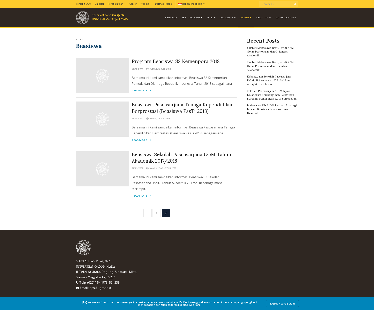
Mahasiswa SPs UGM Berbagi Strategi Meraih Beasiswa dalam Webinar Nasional (272, 109)
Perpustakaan (115, 3)
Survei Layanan (285, 17)
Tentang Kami (191, 17)
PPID (210, 17)
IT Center (132, 3)
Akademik (227, 17)
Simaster (99, 3)
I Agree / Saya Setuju (282, 303)
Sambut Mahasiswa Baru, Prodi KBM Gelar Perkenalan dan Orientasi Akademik (270, 51)
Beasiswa (137, 69)
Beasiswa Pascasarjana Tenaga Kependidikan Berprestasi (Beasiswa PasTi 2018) (183, 108)
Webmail (145, 3)
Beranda (171, 17)
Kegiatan (262, 17)
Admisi (244, 17)
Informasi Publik (163, 3)
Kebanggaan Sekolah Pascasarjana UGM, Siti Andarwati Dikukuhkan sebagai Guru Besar (269, 80)
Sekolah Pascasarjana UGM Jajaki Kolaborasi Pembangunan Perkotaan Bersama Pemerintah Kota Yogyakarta (271, 94)
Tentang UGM (83, 3)
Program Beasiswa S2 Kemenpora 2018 (176, 61)
